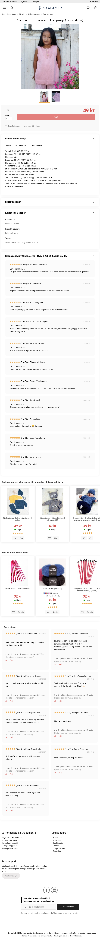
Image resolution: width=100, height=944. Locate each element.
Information (93, 2)
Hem (3, 14)
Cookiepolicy (58, 843)
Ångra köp (57, 851)
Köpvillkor (57, 840)
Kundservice (58, 837)
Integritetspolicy (60, 848)
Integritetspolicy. (72, 913)
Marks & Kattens (12, 223)
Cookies (56, 846)
